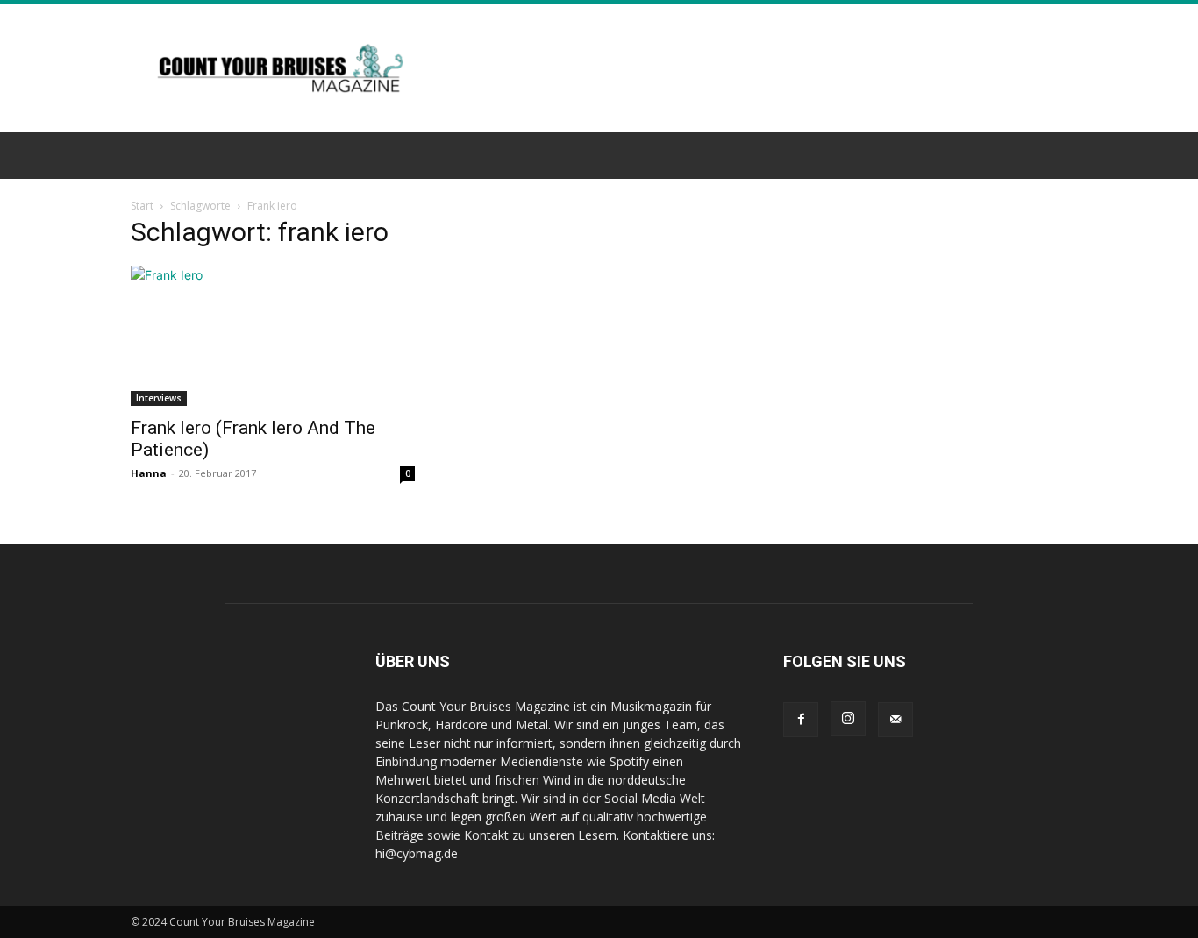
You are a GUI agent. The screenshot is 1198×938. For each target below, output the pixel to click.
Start (142, 205)
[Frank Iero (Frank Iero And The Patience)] (273, 336)
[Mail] (895, 719)
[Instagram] (848, 718)
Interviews (159, 398)
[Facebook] (800, 719)
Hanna (149, 473)
